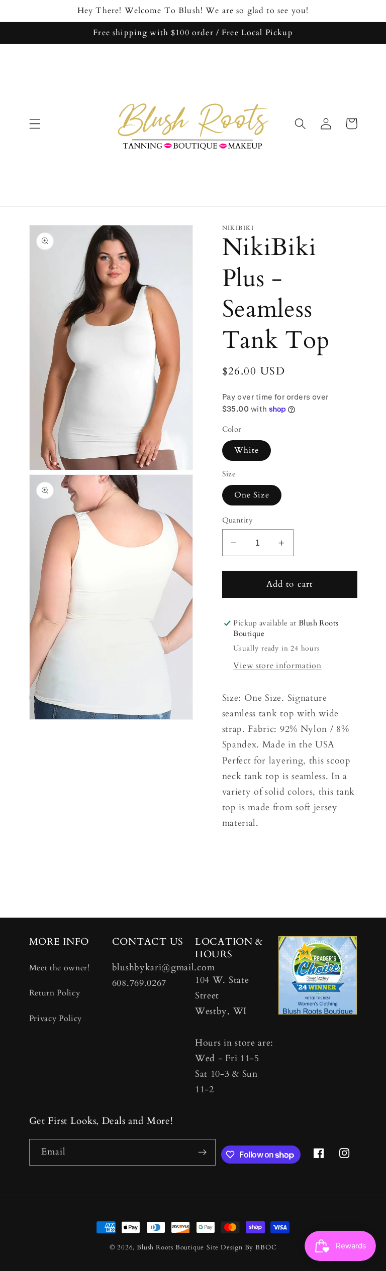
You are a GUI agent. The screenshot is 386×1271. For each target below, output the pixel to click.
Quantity (237, 520)
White (246, 450)
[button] (35, 124)
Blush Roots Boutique (170, 1247)
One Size (251, 494)
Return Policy (54, 992)
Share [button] (245, 857)
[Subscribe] (202, 1152)
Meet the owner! (59, 967)
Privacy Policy (55, 1018)
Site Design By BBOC (241, 1247)
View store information (277, 665)
